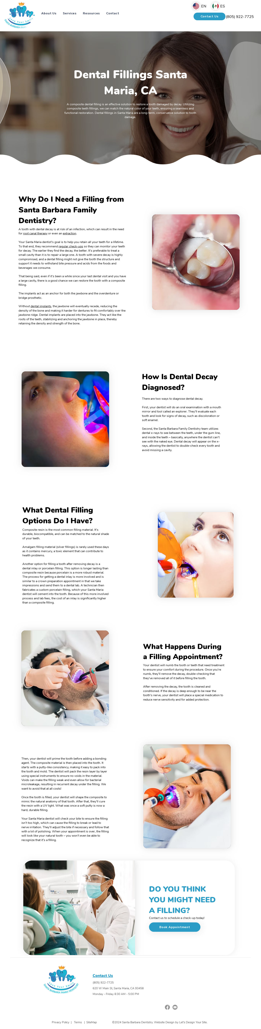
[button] (49, 13)
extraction (69, 233)
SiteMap (91, 1022)
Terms (78, 1022)
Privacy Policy (61, 1022)
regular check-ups (71, 246)
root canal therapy (35, 233)
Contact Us (103, 975)
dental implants (41, 306)
